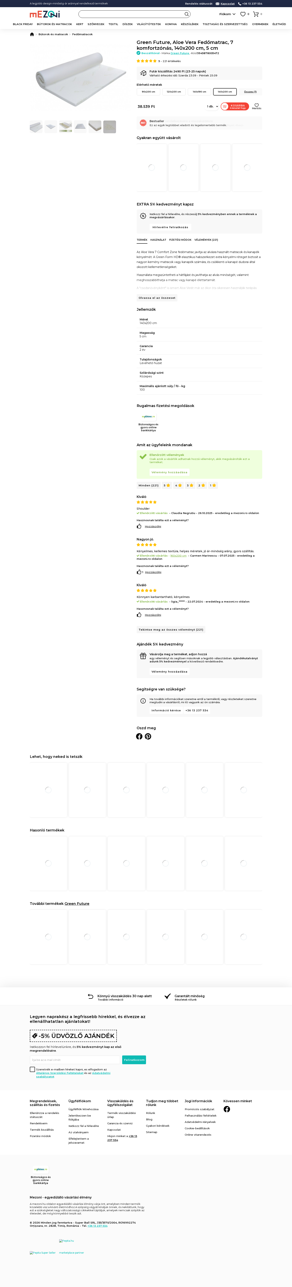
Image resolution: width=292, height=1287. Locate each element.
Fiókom (225, 14)
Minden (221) (149, 485)
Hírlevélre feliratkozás (170, 227)
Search (186, 14)
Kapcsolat (228, 3)
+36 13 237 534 (252, 3)
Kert (79, 24)
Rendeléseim (38, 1123)
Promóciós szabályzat (199, 1109)
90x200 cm (148, 91)
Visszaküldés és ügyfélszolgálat (120, 1103)
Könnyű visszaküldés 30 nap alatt (125, 996)
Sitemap (151, 1132)
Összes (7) (250, 91)
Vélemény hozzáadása (170, 472)
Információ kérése (166, 710)
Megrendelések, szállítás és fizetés (45, 1103)
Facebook (227, 1109)
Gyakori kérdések (157, 1125)
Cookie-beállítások (197, 1128)
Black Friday (23, 24)
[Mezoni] (32, 34)
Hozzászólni (153, 526)
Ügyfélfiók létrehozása (84, 1109)
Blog (149, 1119)
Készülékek (189, 24)
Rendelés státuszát (198, 3)
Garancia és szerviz (120, 1123)
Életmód (279, 24)
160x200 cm (178, 555)
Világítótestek (149, 24)
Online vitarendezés (198, 1134)
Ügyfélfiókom (80, 1101)
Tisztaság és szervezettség (225, 24)
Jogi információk (198, 1101)
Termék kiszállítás (42, 1129)
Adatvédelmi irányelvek (200, 1121)
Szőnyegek (96, 24)
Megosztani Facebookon (139, 736)
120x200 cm (174, 91)
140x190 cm (199, 91)
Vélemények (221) (206, 239)
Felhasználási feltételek (201, 1115)
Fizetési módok (180, 239)
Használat (158, 239)
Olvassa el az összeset (157, 297)
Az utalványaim (79, 1132)
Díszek (128, 24)
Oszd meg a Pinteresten (148, 736)
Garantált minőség (190, 996)
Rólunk (150, 1113)
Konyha (171, 24)
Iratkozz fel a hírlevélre (84, 1125)
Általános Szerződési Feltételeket (59, 1073)
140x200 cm (225, 91)
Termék (142, 239)
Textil (113, 24)
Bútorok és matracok (54, 24)
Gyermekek (260, 24)
